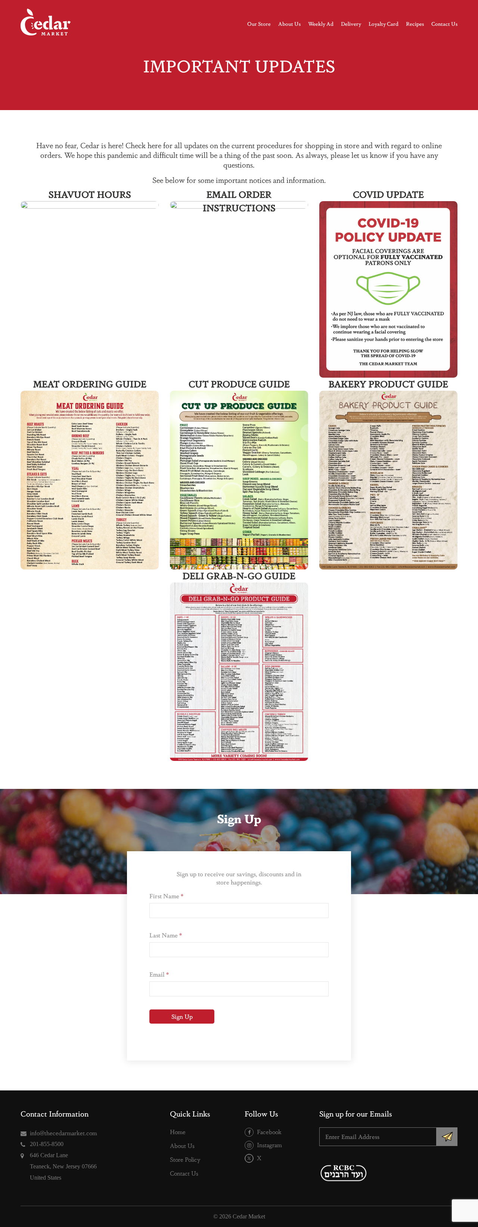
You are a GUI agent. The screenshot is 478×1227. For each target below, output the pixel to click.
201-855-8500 (46, 1144)
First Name (166, 895)
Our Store (259, 23)
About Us (289, 23)
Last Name (165, 935)
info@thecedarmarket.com (63, 1132)
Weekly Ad (320, 23)
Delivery (351, 23)
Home (178, 1131)
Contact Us (444, 23)
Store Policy (185, 1159)
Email (159, 974)
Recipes (415, 23)
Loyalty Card (383, 23)
